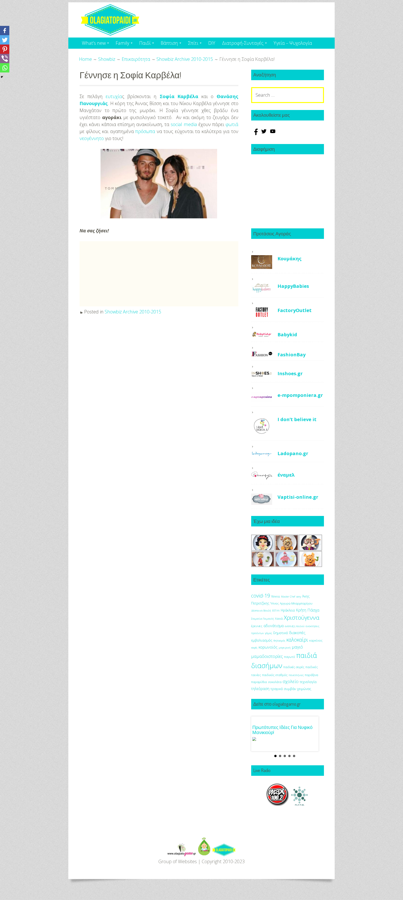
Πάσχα (313, 610)
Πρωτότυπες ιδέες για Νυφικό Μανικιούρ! (282, 729)
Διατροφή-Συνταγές (243, 43)
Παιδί (145, 43)
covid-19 (260, 595)
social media (184, 124)
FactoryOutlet (295, 310)
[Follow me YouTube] (273, 133)
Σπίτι (193, 43)
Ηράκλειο (288, 610)
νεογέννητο (92, 138)
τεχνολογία (308, 682)
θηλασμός (279, 640)
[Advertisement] (159, 273)
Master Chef (288, 596)
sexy (298, 596)
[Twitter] (4, 40)
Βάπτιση (169, 43)
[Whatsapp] (4, 67)
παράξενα (311, 675)
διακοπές (297, 632)
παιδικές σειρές (293, 667)
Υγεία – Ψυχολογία (293, 43)
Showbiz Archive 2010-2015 (133, 312)
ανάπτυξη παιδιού (294, 626)
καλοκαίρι (297, 639)
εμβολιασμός (261, 640)
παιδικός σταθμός (275, 675)
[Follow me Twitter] (264, 133)
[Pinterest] (4, 49)
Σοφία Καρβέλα (179, 96)
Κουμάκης (290, 258)
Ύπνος (274, 603)
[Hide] (2, 77)
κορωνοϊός (268, 647)
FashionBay (292, 354)
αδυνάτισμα (274, 625)
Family (122, 43)
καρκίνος (316, 640)
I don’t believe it (297, 419)
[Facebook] (4, 30)
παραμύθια (259, 682)
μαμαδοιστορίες (267, 656)
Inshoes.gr (290, 373)
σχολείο (291, 681)
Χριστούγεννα (301, 617)
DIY (211, 43)
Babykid (287, 334)
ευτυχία (114, 96)
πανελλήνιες (296, 675)
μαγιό (297, 647)
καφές (254, 647)
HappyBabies (293, 286)
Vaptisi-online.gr (298, 497)
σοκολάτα (274, 682)
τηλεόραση (260, 688)
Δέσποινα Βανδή (261, 610)
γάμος (268, 633)
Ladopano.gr (293, 453)
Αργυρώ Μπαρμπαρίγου (296, 603)
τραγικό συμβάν (283, 688)
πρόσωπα (145, 131)
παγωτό (289, 657)
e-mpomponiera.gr (300, 395)
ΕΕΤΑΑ (276, 610)
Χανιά (279, 619)
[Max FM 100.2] (277, 804)
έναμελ (286, 475)
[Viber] (4, 58)
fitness (275, 596)
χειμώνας (304, 689)
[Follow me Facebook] (255, 133)
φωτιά (232, 124)
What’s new (94, 43)
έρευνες (256, 626)
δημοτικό (280, 632)
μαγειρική (285, 647)
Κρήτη (301, 610)
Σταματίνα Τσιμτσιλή (262, 618)
